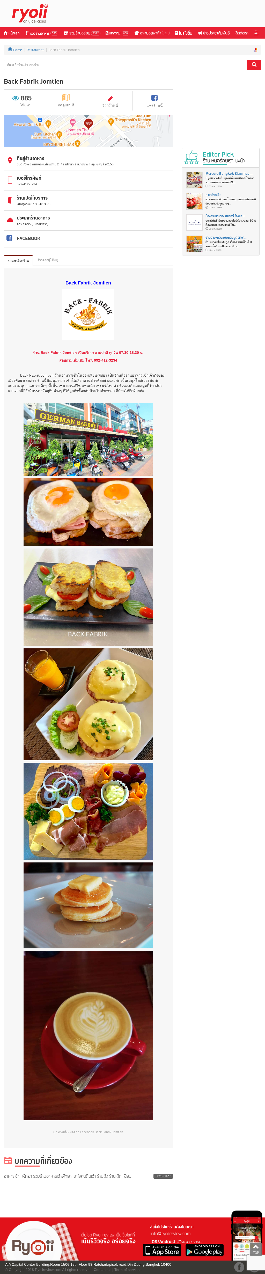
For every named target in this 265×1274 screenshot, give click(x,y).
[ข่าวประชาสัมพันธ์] (213, 33)
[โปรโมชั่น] (183, 33)
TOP (256, 1253)
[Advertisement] (167, 13)
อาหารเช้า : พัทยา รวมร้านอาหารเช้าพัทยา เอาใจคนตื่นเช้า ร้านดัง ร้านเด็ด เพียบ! (68, 1176)
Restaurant (35, 50)
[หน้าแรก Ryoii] (33, 13)
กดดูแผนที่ (66, 105)
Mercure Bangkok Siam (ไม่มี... (229, 174)
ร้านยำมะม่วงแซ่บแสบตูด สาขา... (226, 238)
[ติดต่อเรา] (241, 33)
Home (17, 50)
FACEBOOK (28, 238)
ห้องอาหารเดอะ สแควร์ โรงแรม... (226, 216)
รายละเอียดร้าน (18, 260)
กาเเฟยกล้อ (212, 195)
